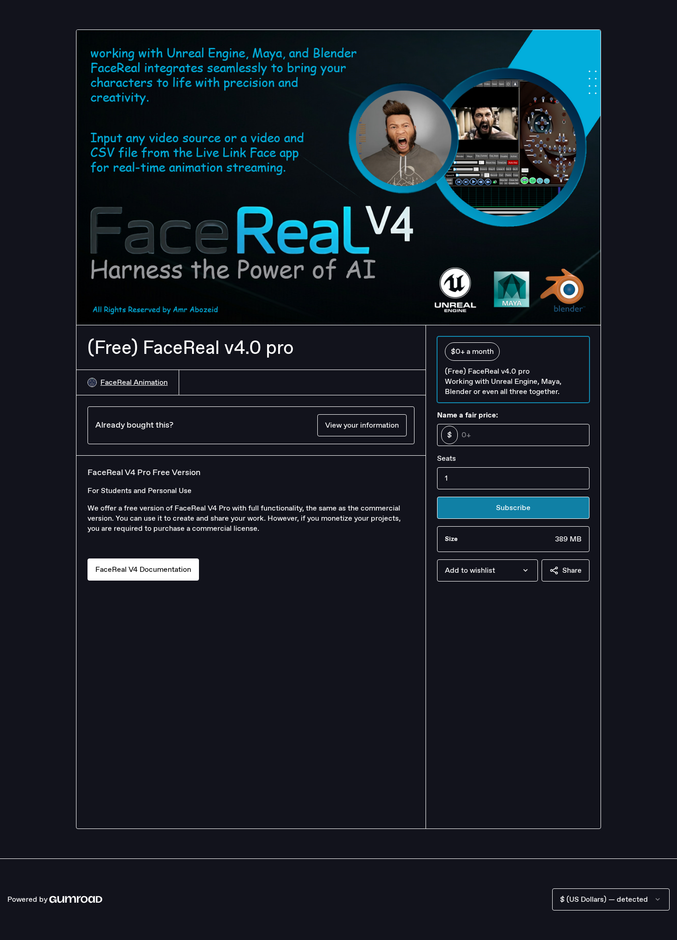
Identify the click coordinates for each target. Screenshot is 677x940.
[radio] (513, 369)
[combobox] (487, 570)
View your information (362, 425)
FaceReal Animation (134, 382)
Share (572, 570)
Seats (446, 458)
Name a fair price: (467, 415)
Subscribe (513, 507)
